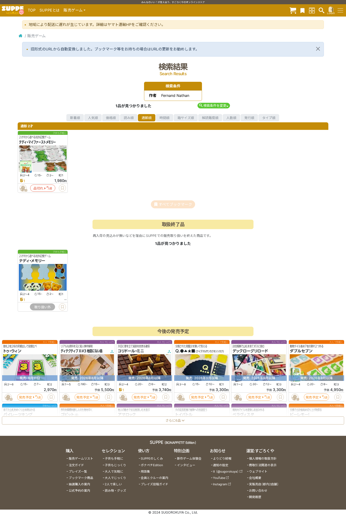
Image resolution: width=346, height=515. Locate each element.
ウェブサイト (258, 471)
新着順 (75, 118)
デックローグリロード (250, 351)
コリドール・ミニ (131, 351)
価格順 (111, 118)
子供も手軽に (114, 458)
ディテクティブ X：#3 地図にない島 (81, 351)
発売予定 (25, 397)
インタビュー (186, 465)
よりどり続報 (222, 458)
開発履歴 (255, 497)
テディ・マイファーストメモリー (37, 142)
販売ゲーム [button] (73, 10)
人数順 (231, 118)
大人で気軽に (114, 471)
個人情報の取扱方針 (263, 458)
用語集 (145, 471)
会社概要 (255, 478)
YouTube (219, 478)
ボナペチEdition (152, 465)
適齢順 (147, 118)
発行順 (249, 118)
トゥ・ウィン (12, 351)
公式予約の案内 (79, 490)
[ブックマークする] (62, 188)
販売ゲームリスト (81, 458)
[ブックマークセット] (302, 10)
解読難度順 (210, 118)
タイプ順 (268, 118)
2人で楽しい (113, 484)
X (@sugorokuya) (226, 471)
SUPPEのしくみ (152, 458)
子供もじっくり (115, 465)
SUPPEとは (50, 10)
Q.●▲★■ (185, 351)
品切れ (38, 188)
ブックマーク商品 (81, 478)
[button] (213, 105)
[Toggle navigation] (340, 10)
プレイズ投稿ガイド (154, 484)
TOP (32, 10)
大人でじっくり (115, 478)
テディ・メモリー (32, 261)
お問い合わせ (258, 490)
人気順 (93, 118)
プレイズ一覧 (78, 471)
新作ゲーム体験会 (189, 458)
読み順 (129, 118)
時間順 (164, 118)
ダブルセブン (301, 351)
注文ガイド (76, 465)
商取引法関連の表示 (263, 465)
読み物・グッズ (115, 490)
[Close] (318, 48)
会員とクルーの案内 (154, 478)
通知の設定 (220, 465)
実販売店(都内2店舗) (264, 484)
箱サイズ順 (185, 118)
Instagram (220, 484)
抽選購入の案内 (79, 484)
